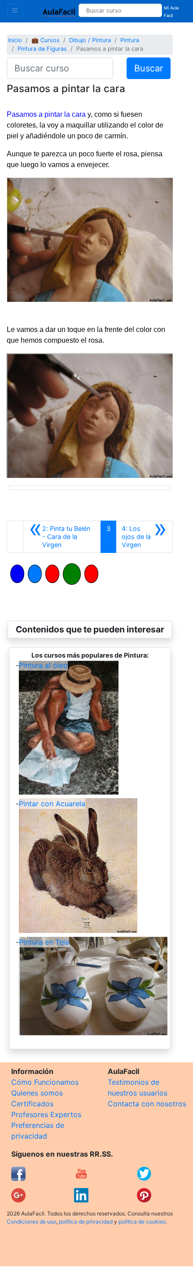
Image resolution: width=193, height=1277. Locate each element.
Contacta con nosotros (147, 1103)
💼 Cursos (45, 40)
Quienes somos (37, 1092)
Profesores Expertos (46, 1114)
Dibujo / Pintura (90, 40)
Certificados (32, 1103)
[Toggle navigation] (14, 10)
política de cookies (142, 1221)
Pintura (129, 40)
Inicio (15, 40)
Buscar (148, 68)
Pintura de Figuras (42, 48)
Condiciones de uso (31, 1221)
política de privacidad (86, 1221)
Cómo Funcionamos (45, 1082)
